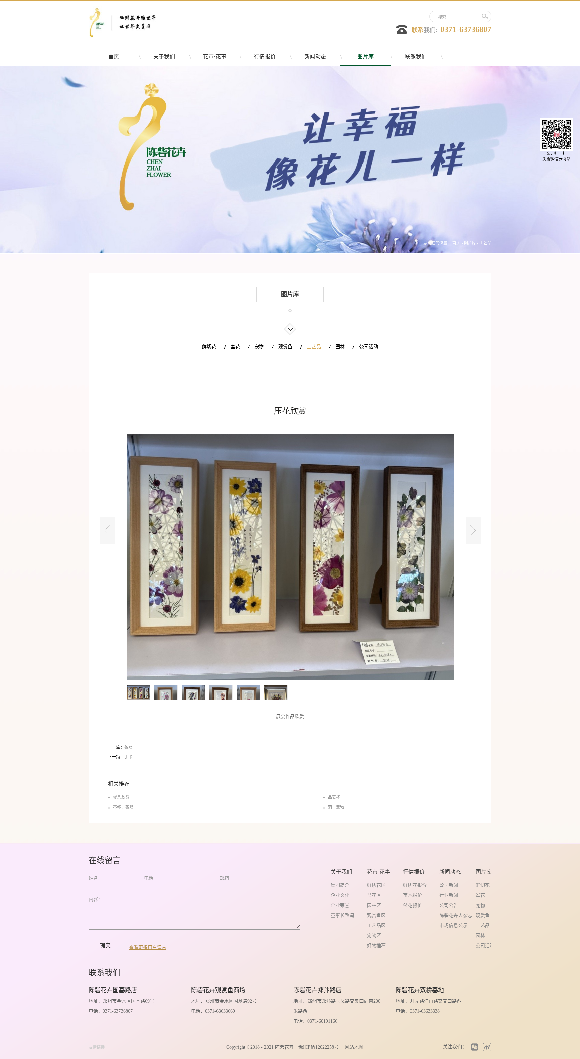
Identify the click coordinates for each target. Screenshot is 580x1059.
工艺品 (485, 243)
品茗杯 (334, 797)
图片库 (470, 243)
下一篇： (120, 757)
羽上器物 (336, 807)
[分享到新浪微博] (486, 1046)
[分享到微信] (474, 1046)
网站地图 (353, 1047)
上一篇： (120, 747)
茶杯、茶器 (123, 807)
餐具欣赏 (121, 797)
